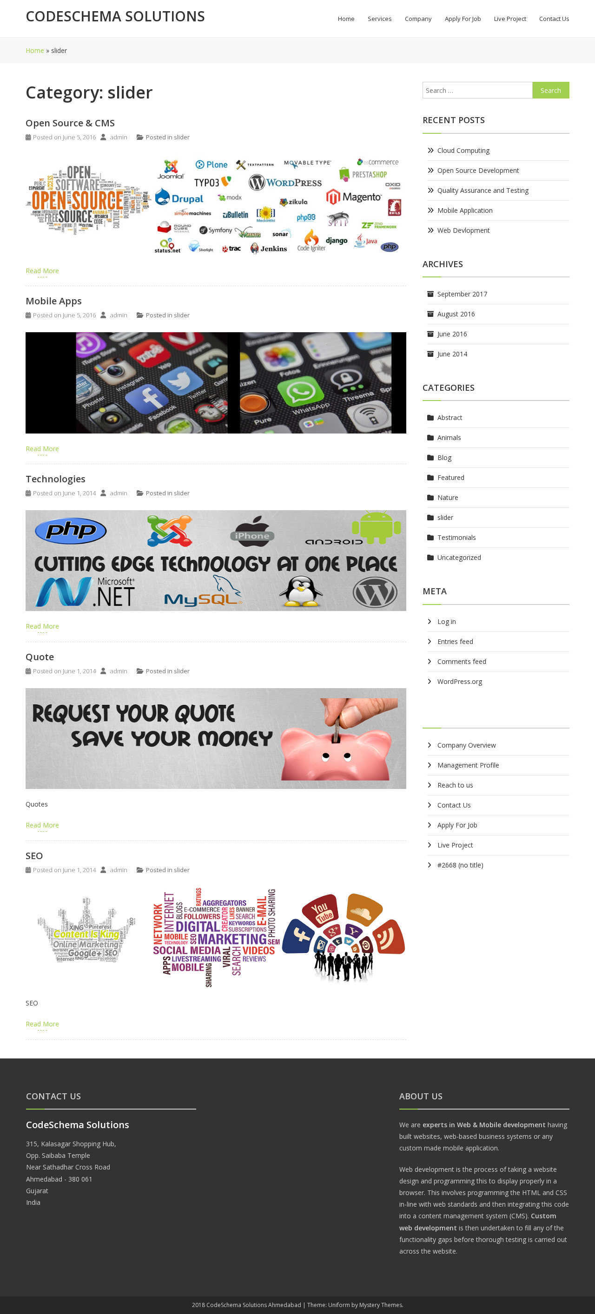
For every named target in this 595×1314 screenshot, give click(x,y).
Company (418, 18)
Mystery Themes (380, 1305)
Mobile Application (465, 210)
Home (346, 18)
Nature (447, 497)
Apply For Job (457, 825)
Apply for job (463, 18)
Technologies (56, 479)
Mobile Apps (54, 301)
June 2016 (452, 333)
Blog (444, 457)
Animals (449, 437)
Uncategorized (459, 557)
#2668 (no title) (460, 865)
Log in (446, 621)
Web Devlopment (463, 230)
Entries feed (455, 641)
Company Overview (466, 745)
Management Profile (468, 765)
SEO (34, 855)
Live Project (510, 18)
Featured (450, 477)
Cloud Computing (463, 150)
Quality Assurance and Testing (483, 190)
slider (182, 137)
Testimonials (456, 537)
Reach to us (455, 785)
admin (118, 137)
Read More (42, 270)
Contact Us (554, 18)
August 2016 (456, 313)
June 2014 (452, 353)
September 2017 (462, 293)
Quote (40, 656)
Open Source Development (478, 170)
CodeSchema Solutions (115, 16)
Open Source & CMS (70, 123)
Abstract (450, 417)
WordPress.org (459, 681)
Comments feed (461, 661)
